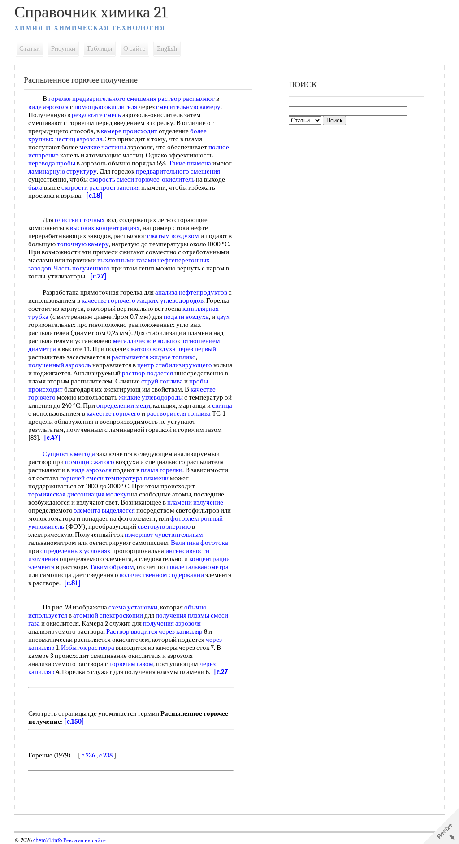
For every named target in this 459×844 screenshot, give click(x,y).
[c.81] (72, 583)
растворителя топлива (179, 413)
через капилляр (181, 631)
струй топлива (162, 381)
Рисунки (63, 48)
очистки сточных (80, 220)
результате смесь (96, 115)
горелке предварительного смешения (102, 99)
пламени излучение (195, 502)
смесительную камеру (188, 107)
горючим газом (131, 664)
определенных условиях (75, 551)
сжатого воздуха (151, 349)
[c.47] (52, 438)
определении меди (123, 405)
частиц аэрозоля (78, 139)
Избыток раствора (87, 648)
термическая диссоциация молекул (79, 494)
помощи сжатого (89, 462)
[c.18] (94, 195)
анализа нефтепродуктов (191, 292)
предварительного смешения (178, 171)
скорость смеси (111, 179)
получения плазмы (182, 615)
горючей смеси (82, 478)
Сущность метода (69, 454)
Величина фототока (199, 543)
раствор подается (147, 373)
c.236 (88, 755)
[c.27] (98, 276)
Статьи (29, 48)
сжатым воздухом (173, 236)
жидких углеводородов (170, 300)
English (167, 48)
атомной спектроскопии (108, 615)
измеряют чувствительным (164, 535)
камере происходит (129, 131)
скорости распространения (100, 187)
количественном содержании (162, 575)
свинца (222, 405)
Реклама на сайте (84, 840)
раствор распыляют (186, 99)
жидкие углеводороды (151, 397)
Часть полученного (82, 268)
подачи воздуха (186, 317)
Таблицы (99, 48)
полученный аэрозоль (59, 365)
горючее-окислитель (165, 179)
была (35, 187)
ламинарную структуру (62, 171)
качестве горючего (108, 300)
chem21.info (47, 840)
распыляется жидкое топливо (154, 357)
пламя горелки (161, 470)
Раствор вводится (131, 631)
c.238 (106, 755)
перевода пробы (51, 163)
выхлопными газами (126, 260)
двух (223, 317)
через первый (196, 349)
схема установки (132, 607)
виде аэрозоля (48, 107)
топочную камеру (83, 244)
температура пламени (137, 478)
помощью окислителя (105, 107)
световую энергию (164, 526)
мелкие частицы (102, 147)
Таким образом (112, 567)
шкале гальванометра (197, 567)
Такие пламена (190, 163)
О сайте (134, 48)
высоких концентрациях (105, 228)
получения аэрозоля (172, 623)
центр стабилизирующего (174, 365)
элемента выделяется (104, 510)
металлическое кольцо (145, 341)
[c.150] (74, 722)
